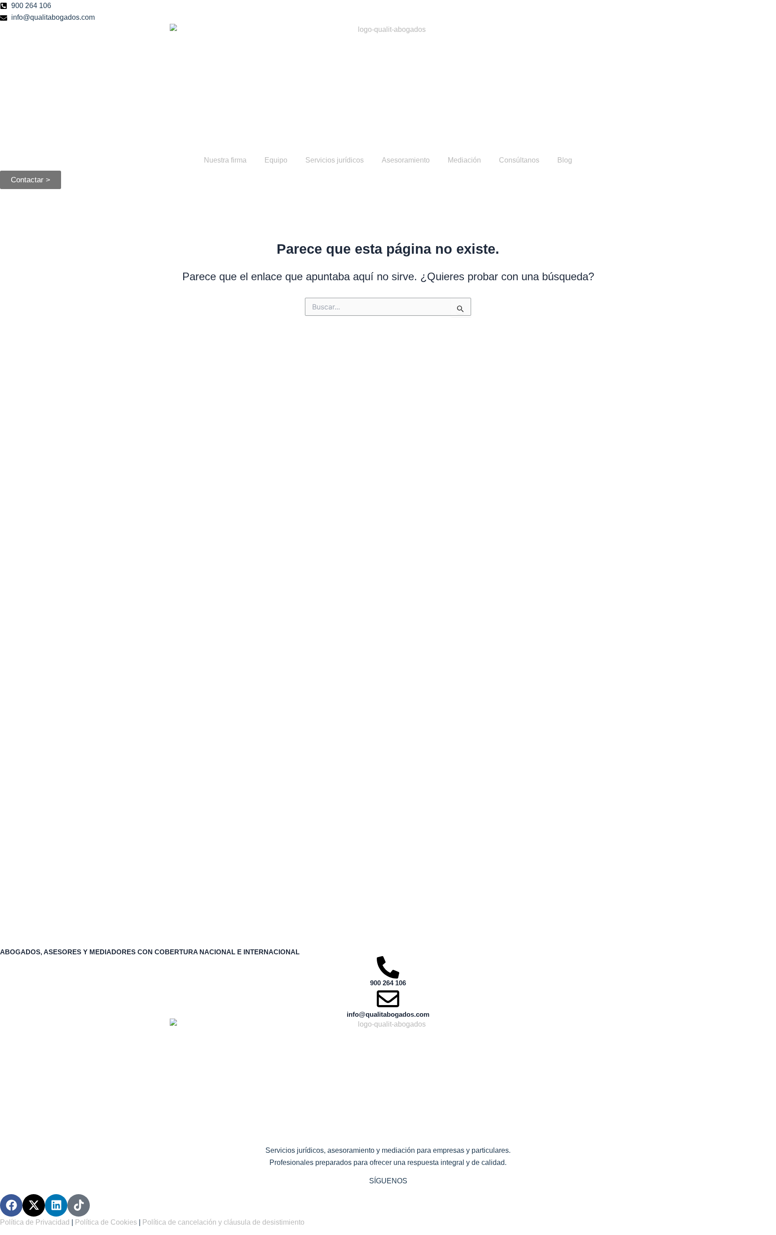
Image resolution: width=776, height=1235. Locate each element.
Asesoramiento (406, 160)
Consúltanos (519, 160)
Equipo (276, 160)
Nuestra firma (225, 160)
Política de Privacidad (35, 1222)
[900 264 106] (388, 967)
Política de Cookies (106, 1222)
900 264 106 (388, 983)
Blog (564, 160)
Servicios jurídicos (334, 160)
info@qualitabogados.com (388, 1014)
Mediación (464, 160)
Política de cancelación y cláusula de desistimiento (223, 1222)
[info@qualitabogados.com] (388, 999)
